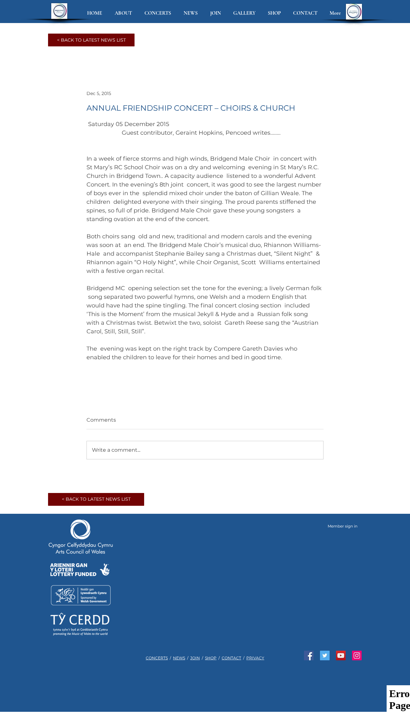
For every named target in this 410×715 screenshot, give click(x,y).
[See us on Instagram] (357, 655)
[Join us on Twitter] (325, 655)
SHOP (211, 657)
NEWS (179, 657)
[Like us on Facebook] (309, 655)
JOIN (195, 657)
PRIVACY (255, 657)
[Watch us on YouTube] (341, 655)
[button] (125, 13)
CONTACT (231, 657)
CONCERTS (157, 657)
